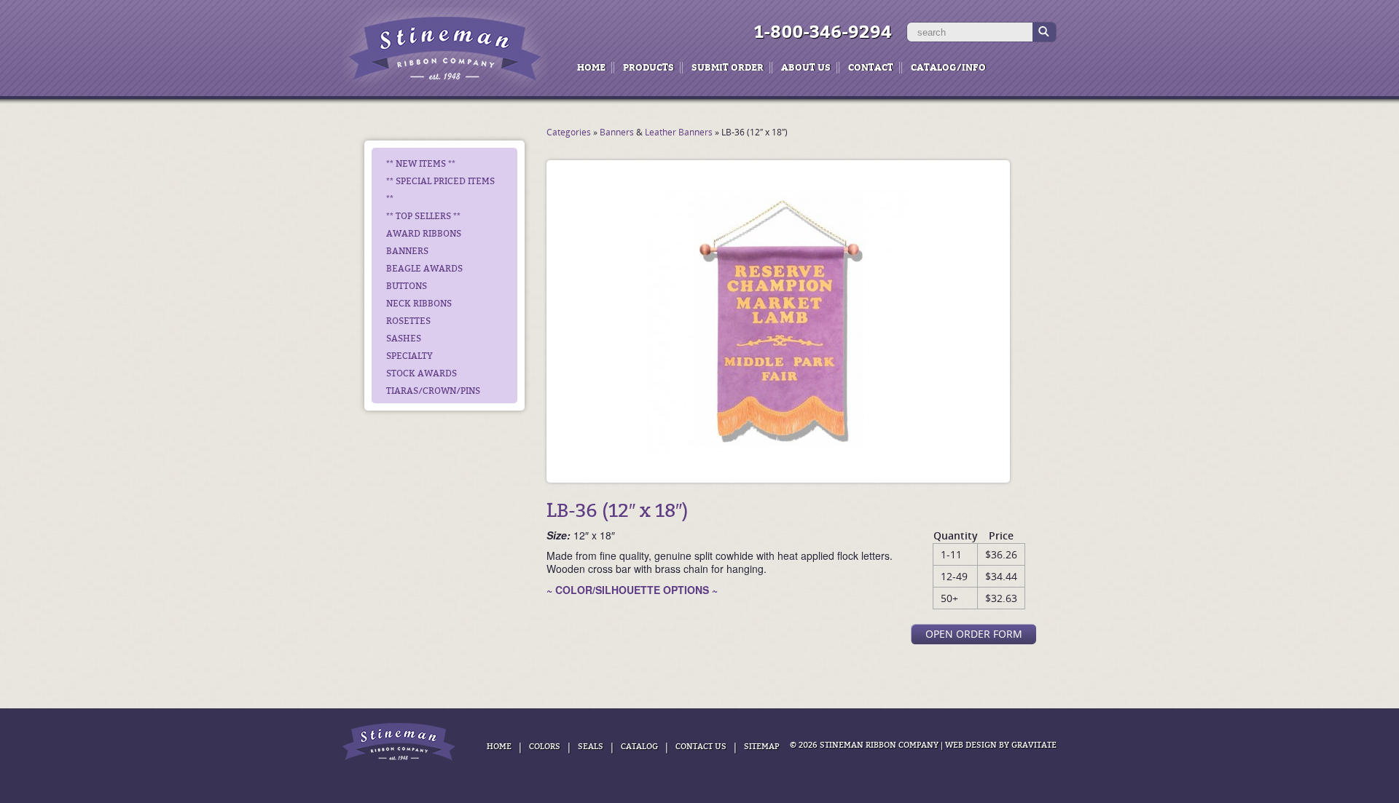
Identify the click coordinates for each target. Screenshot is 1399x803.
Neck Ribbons (419, 303)
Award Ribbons (423, 234)
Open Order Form (973, 634)
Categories (568, 132)
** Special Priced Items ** (440, 190)
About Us (806, 67)
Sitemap (761, 746)
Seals (590, 746)
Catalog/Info (948, 67)
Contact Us (700, 746)
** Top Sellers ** (423, 216)
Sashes (403, 338)
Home (591, 67)
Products (648, 67)
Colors (544, 746)
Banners (407, 251)
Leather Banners (679, 132)
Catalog (639, 746)
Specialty (409, 356)
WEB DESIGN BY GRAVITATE (1001, 745)
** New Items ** (420, 164)
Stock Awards (421, 373)
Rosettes (408, 321)
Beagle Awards (424, 269)
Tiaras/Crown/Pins (433, 391)
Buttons (406, 286)
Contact (870, 67)
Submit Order (727, 67)
